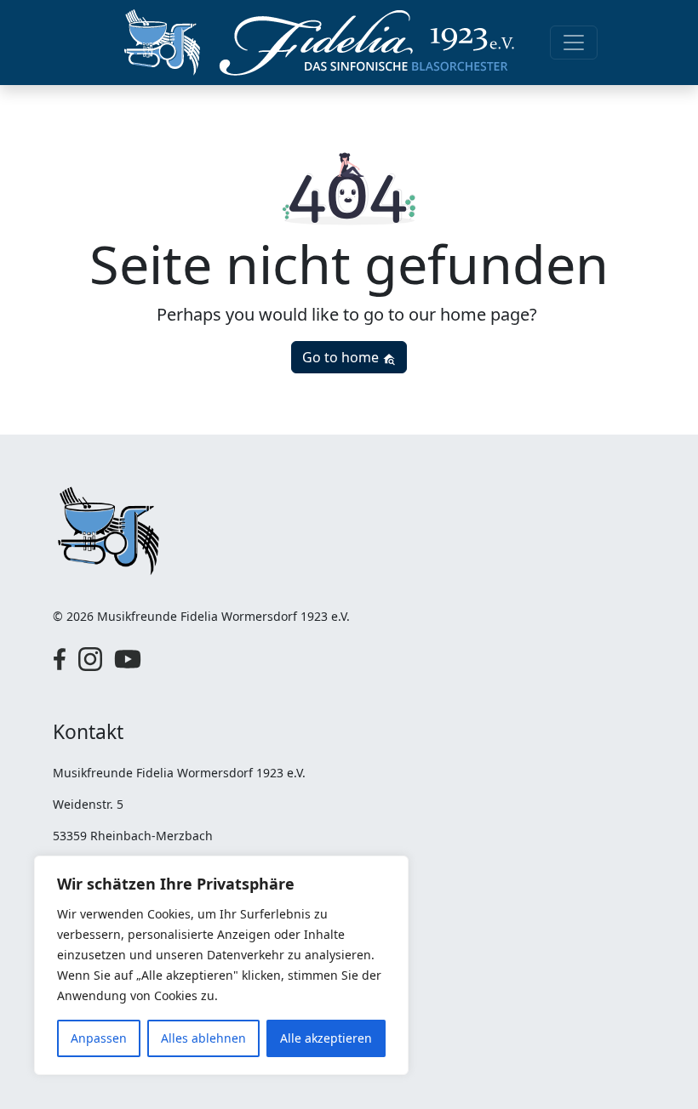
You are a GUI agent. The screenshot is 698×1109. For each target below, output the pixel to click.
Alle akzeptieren (326, 1038)
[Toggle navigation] (574, 43)
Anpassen (99, 1038)
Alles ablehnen (203, 1038)
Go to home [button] (342, 357)
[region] (221, 965)
